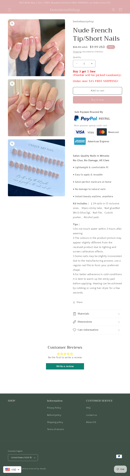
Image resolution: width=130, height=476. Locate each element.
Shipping (77, 52)
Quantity (77, 57)
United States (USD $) (21, 457)
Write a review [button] (65, 366)
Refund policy (54, 415)
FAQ (88, 408)
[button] (9, 9)
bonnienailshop (22, 469)
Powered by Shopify (37, 469)
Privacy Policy (54, 408)
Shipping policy (55, 422)
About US (91, 422)
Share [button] (80, 302)
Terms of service (55, 429)
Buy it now (97, 99)
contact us (91, 415)
